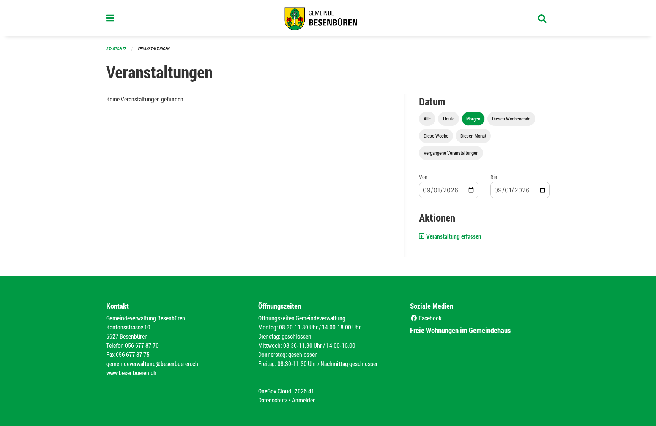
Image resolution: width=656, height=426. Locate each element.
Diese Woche (436, 136)
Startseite (116, 48)
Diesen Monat (473, 136)
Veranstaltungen (153, 48)
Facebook (430, 318)
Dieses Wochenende (511, 119)
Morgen (473, 119)
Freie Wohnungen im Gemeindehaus (460, 330)
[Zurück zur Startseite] (328, 18)
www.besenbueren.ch (131, 373)
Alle (427, 119)
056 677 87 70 (142, 345)
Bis (493, 177)
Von (423, 177)
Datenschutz (273, 400)
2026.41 (304, 391)
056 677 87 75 (133, 354)
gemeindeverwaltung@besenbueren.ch (152, 363)
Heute (448, 119)
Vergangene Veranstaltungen (451, 153)
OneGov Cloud (274, 391)
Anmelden (304, 400)
